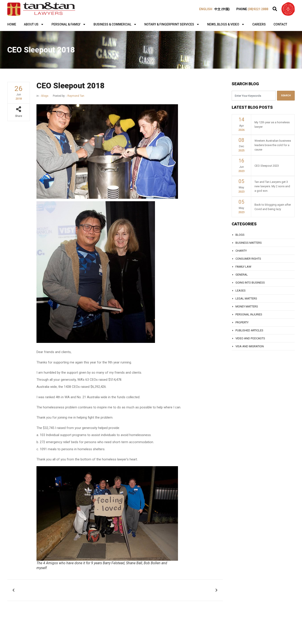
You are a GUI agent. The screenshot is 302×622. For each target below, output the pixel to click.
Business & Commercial (112, 24)
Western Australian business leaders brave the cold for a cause (272, 145)
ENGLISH (205, 9)
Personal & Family (66, 24)
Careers (259, 24)
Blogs (44, 95)
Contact (280, 24)
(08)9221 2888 (258, 9)
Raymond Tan (68, 95)
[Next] (166, 590)
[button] (275, 9)
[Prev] (63, 590)
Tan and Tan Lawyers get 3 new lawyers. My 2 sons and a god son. (272, 186)
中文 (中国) (222, 9)
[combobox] (254, 95)
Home (11, 24)
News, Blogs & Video (223, 24)
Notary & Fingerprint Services (169, 24)
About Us (31, 24)
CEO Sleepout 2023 (266, 165)
